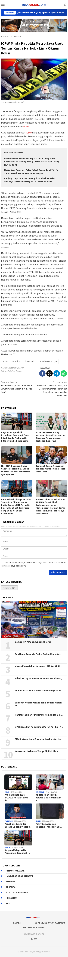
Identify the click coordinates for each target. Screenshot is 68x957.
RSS (35, 939)
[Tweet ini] (49, 373)
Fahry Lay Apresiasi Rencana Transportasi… (49, 825)
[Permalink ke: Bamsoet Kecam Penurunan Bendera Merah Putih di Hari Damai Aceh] (51, 455)
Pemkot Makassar (15, 870)
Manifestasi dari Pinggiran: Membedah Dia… (39, 714)
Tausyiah (8, 821)
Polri (26, 126)
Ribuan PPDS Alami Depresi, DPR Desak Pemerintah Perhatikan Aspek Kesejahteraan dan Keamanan (52, 389)
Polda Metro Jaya (48, 361)
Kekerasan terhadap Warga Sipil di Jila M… (38, 751)
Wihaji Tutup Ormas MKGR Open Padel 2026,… (39, 678)
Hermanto (11, 898)
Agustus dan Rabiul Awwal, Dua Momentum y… (48, 797)
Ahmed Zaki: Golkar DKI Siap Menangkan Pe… (39, 690)
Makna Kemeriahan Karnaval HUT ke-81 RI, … (39, 666)
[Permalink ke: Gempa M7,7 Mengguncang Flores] (34, 619)
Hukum (7, 847)
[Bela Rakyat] (34, 4)
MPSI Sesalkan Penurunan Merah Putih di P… (39, 727)
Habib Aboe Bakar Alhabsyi (19, 876)
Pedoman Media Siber (34, 927)
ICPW (29, 132)
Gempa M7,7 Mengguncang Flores (33, 642)
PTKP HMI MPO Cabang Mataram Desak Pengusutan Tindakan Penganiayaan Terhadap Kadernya (50, 436)
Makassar (40, 792)
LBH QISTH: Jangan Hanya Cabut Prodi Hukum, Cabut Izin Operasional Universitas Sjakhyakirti (15, 470)
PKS (8, 903)
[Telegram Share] (56, 373)
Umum (6, 792)
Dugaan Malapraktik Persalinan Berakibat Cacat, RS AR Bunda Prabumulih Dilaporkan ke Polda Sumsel (15, 436)
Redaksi (17, 923)
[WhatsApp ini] (64, 373)
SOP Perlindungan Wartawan (50, 923)
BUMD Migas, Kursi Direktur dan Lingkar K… (38, 739)
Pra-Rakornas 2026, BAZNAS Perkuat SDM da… (16, 797)
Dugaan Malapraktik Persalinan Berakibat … (17, 851)
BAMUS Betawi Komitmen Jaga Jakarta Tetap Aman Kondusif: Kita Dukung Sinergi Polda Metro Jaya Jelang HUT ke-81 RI (31, 161)
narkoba (16, 361)
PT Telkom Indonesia (17, 892)
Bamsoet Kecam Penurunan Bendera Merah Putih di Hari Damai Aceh (50, 468)
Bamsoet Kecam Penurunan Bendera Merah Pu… (38, 704)
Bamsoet (10, 881)
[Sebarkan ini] (42, 373)
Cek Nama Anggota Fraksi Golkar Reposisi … (38, 654)
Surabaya (10, 887)
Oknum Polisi (30, 361)
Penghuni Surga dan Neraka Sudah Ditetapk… (18, 825)
